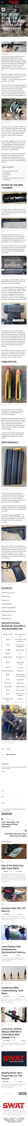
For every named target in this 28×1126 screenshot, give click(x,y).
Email (2, 796)
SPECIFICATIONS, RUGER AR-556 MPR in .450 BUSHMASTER (14, 178)
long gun (3, 548)
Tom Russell (5, 871)
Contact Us (20, 1120)
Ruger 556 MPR (16, 148)
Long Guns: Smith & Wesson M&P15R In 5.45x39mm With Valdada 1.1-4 (11, 1033)
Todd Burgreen (6, 914)
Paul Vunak (5, 955)
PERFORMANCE (7, 174)
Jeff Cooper (18, 79)
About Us (5, 1118)
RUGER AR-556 (9, 185)
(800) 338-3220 (5, 617)
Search (23, 1093)
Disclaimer (21, 1118)
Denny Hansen (6, 32)
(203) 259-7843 (5, 594)
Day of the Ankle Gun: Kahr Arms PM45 (12, 867)
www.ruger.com (5, 596)
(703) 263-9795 (5, 602)
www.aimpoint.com (6, 603)
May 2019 (8, 749)
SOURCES (5, 176)
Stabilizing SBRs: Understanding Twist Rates (12, 990)
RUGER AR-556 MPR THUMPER (10, 171)
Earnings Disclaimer (10, 1120)
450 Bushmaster (7, 144)
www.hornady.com (6, 618)
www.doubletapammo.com (8, 611)
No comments (19, 871)
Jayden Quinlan (6, 996)
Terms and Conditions (9, 1119)
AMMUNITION (6, 173)
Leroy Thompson (6, 1040)
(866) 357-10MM (5, 609)
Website (3, 802)
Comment (3, 771)
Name (2, 790)
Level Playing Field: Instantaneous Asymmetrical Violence (13, 949)
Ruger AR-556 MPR (15, 515)
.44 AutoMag (19, 95)
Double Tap (12, 414)
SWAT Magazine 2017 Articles (14, 1121)
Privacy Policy (13, 1118)
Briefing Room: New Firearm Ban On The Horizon (11, 1075)
